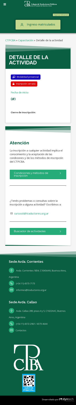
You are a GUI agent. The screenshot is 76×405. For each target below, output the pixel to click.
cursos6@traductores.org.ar (31, 213)
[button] (61, 15)
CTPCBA (10, 40)
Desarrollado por (50, 399)
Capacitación (25, 40)
